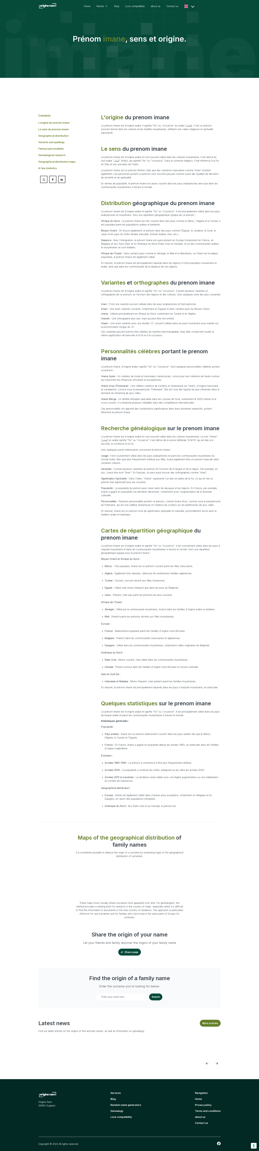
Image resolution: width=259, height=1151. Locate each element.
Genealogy (116, 1110)
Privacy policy (203, 1104)
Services (115, 1092)
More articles (210, 1023)
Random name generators (125, 1104)
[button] (207, 1063)
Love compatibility (135, 6)
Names (100, 6)
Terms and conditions (208, 1110)
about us (155, 6)
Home (87, 6)
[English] (186, 6)
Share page (131, 952)
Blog (116, 6)
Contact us (172, 6)
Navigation (201, 1092)
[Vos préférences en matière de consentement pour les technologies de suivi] (254, 1146)
